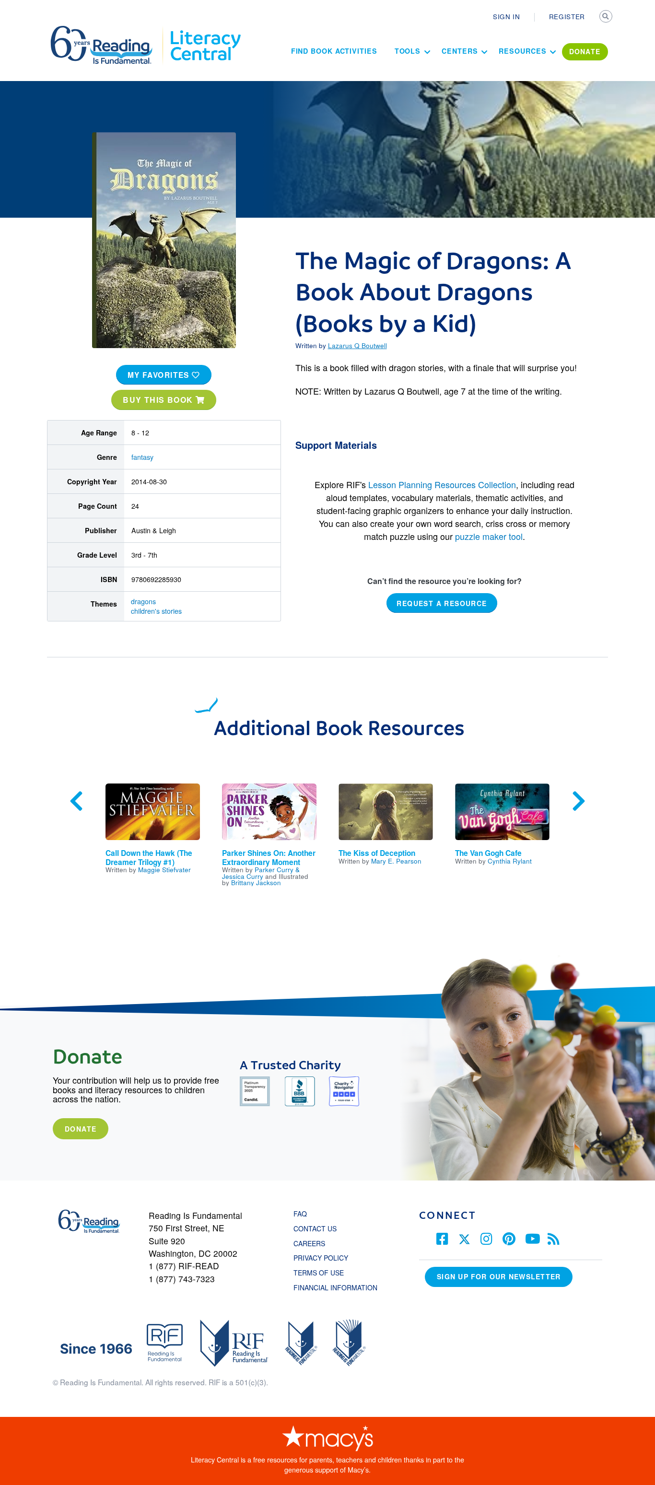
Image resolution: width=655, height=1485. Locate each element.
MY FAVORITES (160, 375)
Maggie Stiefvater (164, 869)
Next (579, 801)
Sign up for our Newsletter (499, 1276)
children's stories (156, 611)
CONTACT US (317, 1228)
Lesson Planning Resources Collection (442, 484)
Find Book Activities (334, 51)
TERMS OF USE (323, 1272)
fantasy (142, 457)
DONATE (585, 51)
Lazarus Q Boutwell (357, 345)
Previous (76, 801)
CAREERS (309, 1243)
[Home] (108, 30)
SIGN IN (506, 16)
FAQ (300, 1213)
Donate (80, 1129)
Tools (408, 51)
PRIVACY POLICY (320, 1258)
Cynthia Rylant (510, 860)
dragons (143, 601)
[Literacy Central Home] (205, 30)
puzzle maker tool (489, 536)
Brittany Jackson (256, 882)
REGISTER (567, 16)
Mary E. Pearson (396, 860)
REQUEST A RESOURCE (442, 603)
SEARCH (606, 17)
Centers (460, 51)
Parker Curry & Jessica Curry (261, 873)
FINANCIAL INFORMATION (335, 1287)
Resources (522, 51)
